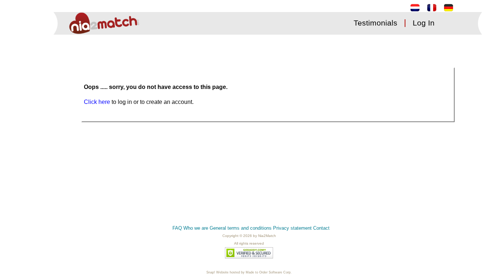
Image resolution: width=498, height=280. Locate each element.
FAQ (177, 228)
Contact (321, 228)
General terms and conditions (241, 228)
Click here (98, 102)
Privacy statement (292, 228)
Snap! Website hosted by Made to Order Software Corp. (249, 272)
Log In (424, 23)
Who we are (195, 228)
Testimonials (375, 23)
